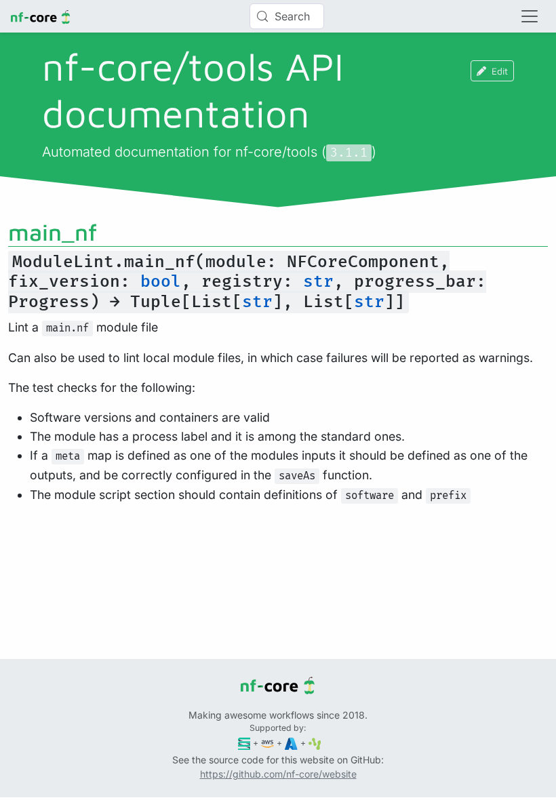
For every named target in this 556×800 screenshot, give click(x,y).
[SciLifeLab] (315, 743)
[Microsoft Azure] (291, 743)
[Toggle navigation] (529, 16)
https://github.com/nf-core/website (278, 774)
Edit (500, 71)
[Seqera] (244, 743)
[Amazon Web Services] (267, 743)
